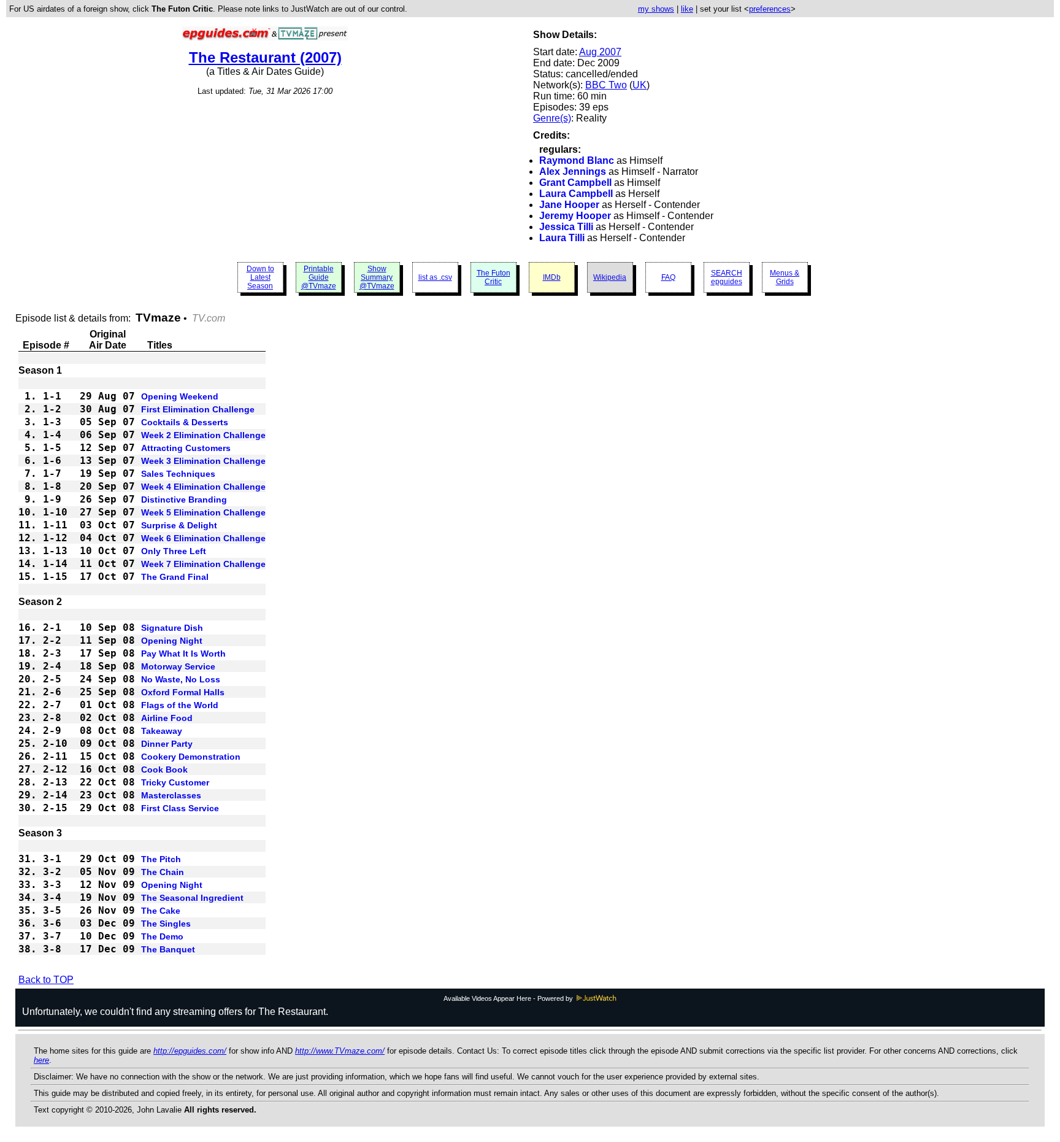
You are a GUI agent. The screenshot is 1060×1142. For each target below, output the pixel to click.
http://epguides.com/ (189, 1050)
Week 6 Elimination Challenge (203, 538)
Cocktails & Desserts (184, 422)
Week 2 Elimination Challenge (203, 435)
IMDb (552, 277)
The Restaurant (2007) (265, 57)
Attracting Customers (186, 448)
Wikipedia (609, 277)
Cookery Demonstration (190, 757)
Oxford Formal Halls (183, 692)
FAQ (668, 277)
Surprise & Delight (179, 525)
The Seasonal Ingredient (192, 898)
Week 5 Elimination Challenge (203, 512)
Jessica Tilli (566, 227)
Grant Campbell (575, 182)
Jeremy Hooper (575, 215)
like (687, 9)
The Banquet (168, 949)
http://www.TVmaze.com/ (340, 1050)
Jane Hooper (569, 204)
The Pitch (161, 859)
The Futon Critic (493, 277)
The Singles (166, 923)
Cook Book (164, 769)
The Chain (162, 872)
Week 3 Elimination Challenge (203, 461)
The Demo (162, 936)
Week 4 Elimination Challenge (203, 487)
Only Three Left (173, 551)
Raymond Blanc (576, 160)
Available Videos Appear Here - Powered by (509, 998)
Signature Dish (172, 628)
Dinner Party (167, 744)
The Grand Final (175, 577)
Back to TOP (46, 979)
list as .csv (435, 277)
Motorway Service (178, 666)
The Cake (160, 911)
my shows (656, 9)
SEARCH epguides (726, 277)
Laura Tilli (562, 238)
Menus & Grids (784, 277)
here (41, 1060)
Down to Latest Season (260, 277)
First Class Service (180, 808)
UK (639, 85)
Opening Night (171, 641)
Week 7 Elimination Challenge (203, 564)
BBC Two (606, 85)
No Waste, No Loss (180, 679)
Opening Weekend (179, 396)
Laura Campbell (576, 193)
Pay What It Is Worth (183, 653)
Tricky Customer (175, 782)
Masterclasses (171, 795)
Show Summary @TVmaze (376, 277)
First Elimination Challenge (198, 409)
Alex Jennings (572, 171)
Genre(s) (552, 118)
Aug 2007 (600, 52)
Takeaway (161, 731)
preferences (770, 9)
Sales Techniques (178, 474)
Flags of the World (179, 705)
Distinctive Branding (184, 499)
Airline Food (167, 718)
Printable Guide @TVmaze (318, 277)
